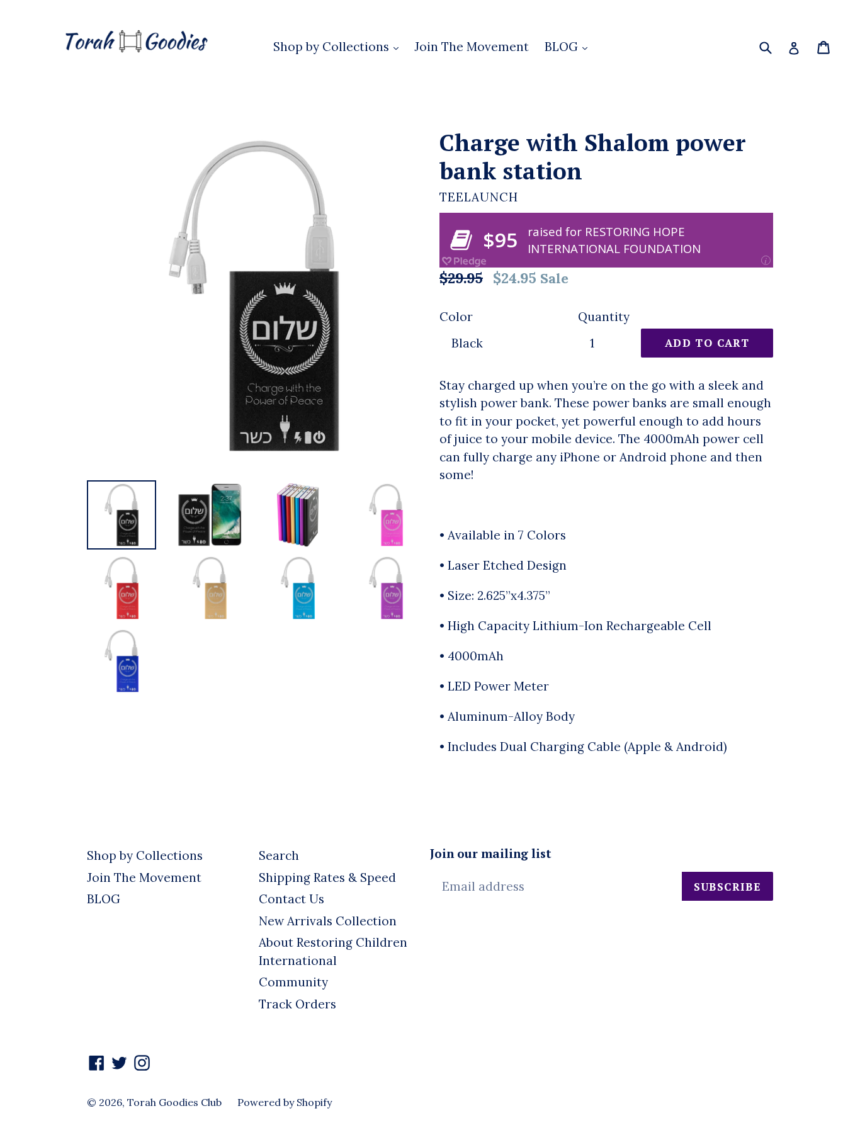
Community (293, 982)
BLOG (563, 46)
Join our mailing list (491, 854)
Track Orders (297, 1004)
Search (279, 855)
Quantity (604, 316)
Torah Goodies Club (174, 1102)
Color (456, 316)
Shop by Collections (332, 46)
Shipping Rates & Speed (327, 877)
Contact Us (291, 898)
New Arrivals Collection (328, 920)
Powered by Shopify (284, 1102)
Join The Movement (471, 46)
